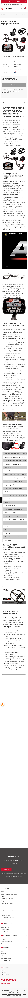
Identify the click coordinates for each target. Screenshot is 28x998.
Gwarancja (4, 939)
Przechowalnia (5, 932)
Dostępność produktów (7, 910)
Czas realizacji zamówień (7, 917)
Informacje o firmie (6, 956)
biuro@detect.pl (17, 4)
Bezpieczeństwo (5, 901)
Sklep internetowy (16, 994)
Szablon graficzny (11, 994)
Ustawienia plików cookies (8, 894)
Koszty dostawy (5, 915)
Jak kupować (4, 892)
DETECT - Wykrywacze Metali (7, 14)
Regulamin (18, 873)
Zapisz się (6, 869)
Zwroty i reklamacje (6, 941)
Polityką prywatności (16, 876)
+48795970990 (7, 4)
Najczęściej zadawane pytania (9, 903)
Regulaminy (4, 896)
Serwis (3, 944)
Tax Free (3, 953)
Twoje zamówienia (6, 927)
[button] (25, 1)
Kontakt (3, 951)
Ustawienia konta (6, 929)
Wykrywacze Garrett (20, 14)
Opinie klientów (5, 960)
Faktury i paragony (6, 913)
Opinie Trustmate (6, 958)
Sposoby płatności (6, 919)
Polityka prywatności (7, 898)
